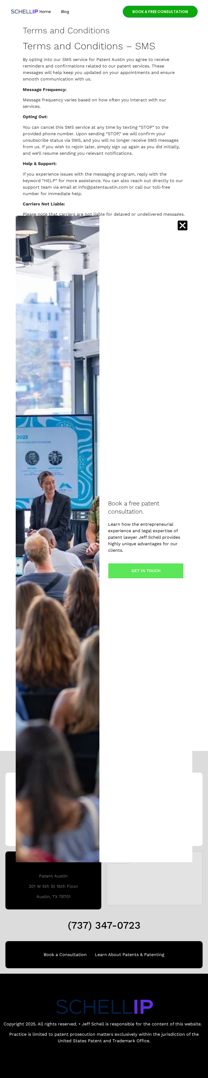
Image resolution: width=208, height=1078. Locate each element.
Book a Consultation (65, 954)
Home (45, 11)
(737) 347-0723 (104, 925)
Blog (65, 11)
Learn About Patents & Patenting (129, 954)
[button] (182, 225)
